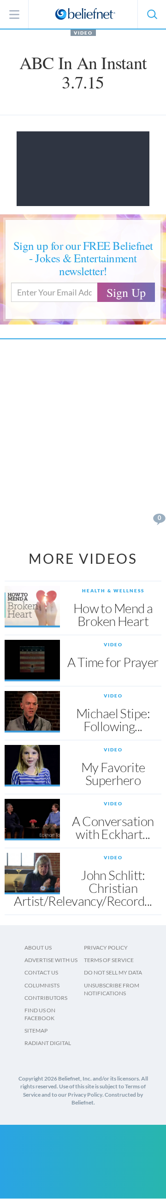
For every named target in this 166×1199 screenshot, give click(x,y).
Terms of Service (109, 960)
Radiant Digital (47, 1043)
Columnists (41, 985)
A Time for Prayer (112, 662)
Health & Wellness (113, 590)
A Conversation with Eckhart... (113, 827)
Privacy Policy (106, 947)
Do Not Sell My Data (113, 972)
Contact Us (41, 972)
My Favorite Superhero (113, 773)
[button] (151, 14)
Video (83, 32)
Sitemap (35, 1030)
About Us (38, 947)
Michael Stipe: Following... (113, 719)
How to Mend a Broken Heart (113, 614)
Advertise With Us (50, 960)
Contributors (45, 997)
